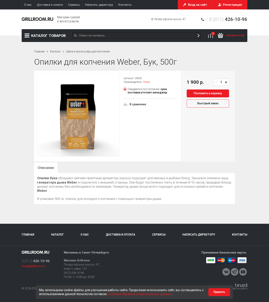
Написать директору (198, 234)
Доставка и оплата (120, 234)
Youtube (243, 272)
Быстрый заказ (208, 103)
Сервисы (159, 234)
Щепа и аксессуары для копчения (88, 51)
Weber (146, 81)
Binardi (241, 285)
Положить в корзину (208, 93)
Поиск (198, 36)
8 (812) (228, 19)
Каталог (48, 35)
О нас (85, 234)
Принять (219, 292)
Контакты (239, 234)
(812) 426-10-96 (74, 273)
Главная (39, 51)
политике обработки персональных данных (140, 294)
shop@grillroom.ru (33, 266)
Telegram (234, 272)
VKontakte (226, 272)
